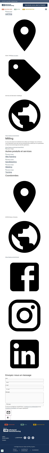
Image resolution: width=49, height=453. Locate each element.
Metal (18, 9)
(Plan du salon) (14, 55)
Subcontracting (29, 9)
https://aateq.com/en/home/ (12, 135)
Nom (6, 378)
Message (7, 391)
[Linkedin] (29, 437)
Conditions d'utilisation (10, 408)
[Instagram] (33, 437)
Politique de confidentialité (31, 406)
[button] (35, 5)
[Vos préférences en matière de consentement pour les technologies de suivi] (2, 451)
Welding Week (8, 9)
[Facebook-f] (25, 437)
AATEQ (8, 14)
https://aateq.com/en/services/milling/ (14, 147)
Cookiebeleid (35, 450)
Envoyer (10, 414)
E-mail (6, 385)
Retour (10, 418)
